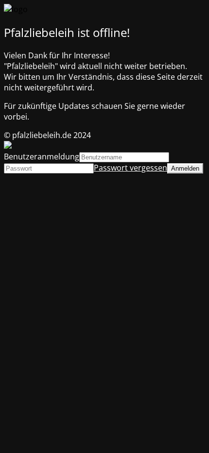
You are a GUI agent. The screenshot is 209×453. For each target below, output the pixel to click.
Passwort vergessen (130, 167)
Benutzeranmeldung (41, 156)
